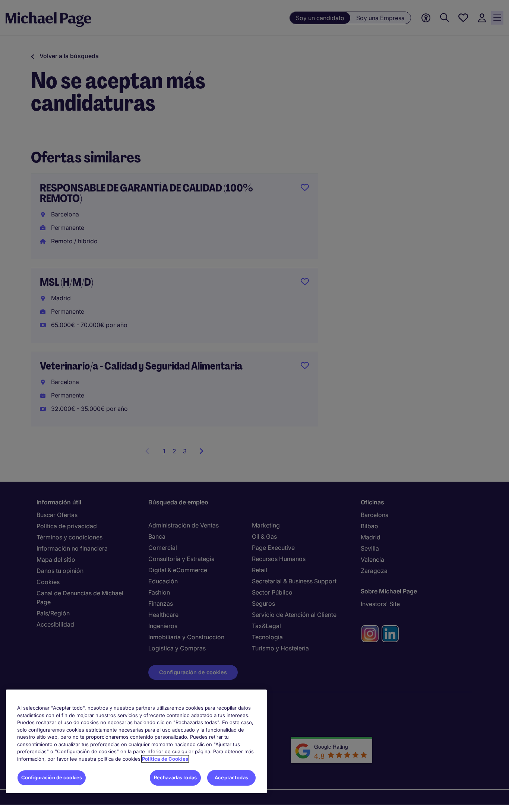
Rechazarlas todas (175, 777)
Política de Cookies (165, 759)
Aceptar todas (231, 777)
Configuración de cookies (51, 777)
